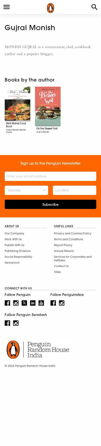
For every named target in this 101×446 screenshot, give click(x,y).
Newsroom (12, 262)
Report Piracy (63, 245)
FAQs (57, 272)
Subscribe (50, 204)
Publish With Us (14, 245)
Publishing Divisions (18, 251)
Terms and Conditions (68, 239)
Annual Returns (64, 251)
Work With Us (13, 239)
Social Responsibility (18, 256)
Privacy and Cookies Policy (72, 233)
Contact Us (61, 266)
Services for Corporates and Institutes (73, 258)
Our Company (14, 233)
